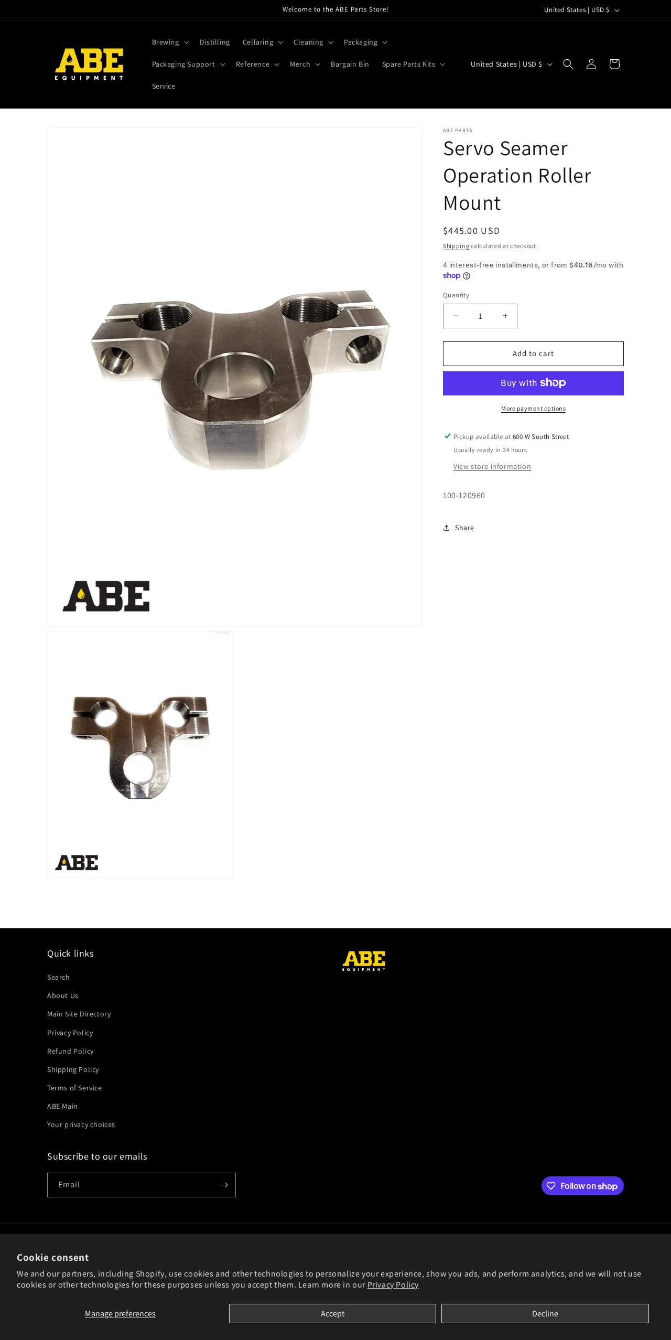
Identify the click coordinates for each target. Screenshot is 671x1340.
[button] (169, 42)
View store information (492, 465)
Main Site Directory (79, 1014)
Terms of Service (74, 1087)
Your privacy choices (81, 1125)
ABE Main (62, 1106)
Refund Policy (70, 1051)
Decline (545, 1313)
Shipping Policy (73, 1069)
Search (58, 977)
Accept (332, 1313)
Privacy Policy (393, 1284)
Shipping (456, 246)
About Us (63, 995)
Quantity (456, 295)
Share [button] (464, 527)
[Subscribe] (223, 1185)
